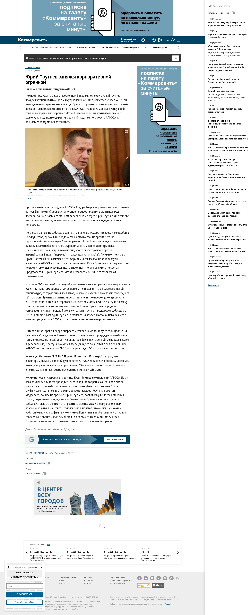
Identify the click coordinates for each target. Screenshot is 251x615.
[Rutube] (165, 578)
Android (87, 583)
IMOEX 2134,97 (65, 47)
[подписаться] (49, 463)
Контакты (63, 583)
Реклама (88, 577)
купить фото (80, 195)
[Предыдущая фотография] (28, 157)
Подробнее (170, 604)
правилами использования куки (88, 58)
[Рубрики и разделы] (178, 40)
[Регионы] (154, 40)
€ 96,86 (44, 47)
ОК (175, 58)
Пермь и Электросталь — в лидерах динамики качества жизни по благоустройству (156, 558)
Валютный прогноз (131, 47)
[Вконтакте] (146, 578)
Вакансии (88, 580)
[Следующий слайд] (178, 552)
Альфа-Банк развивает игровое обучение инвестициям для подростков (121, 556)
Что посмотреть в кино (86, 47)
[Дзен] (152, 578)
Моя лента (224, 6)
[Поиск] (173, 40)
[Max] (171, 578)
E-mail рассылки (117, 583)
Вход (166, 40)
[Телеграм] (139, 578)
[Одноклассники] (158, 578)
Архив (61, 580)
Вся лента (213, 285)
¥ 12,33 (53, 47)
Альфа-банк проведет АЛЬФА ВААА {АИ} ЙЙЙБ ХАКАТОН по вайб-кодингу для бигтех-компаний (47, 558)
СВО (145, 47)
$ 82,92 (35, 47)
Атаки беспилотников (110, 47)
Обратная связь (117, 577)
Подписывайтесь (115, 439)
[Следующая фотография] (127, 157)
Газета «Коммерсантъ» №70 (39, 452)
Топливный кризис (159, 47)
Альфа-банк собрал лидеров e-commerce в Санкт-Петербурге (80, 556)
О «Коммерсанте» (67, 577)
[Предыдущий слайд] (27, 552)
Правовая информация (121, 580)
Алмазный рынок (32, 67)
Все (48, 545)
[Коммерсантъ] (32, 40)
